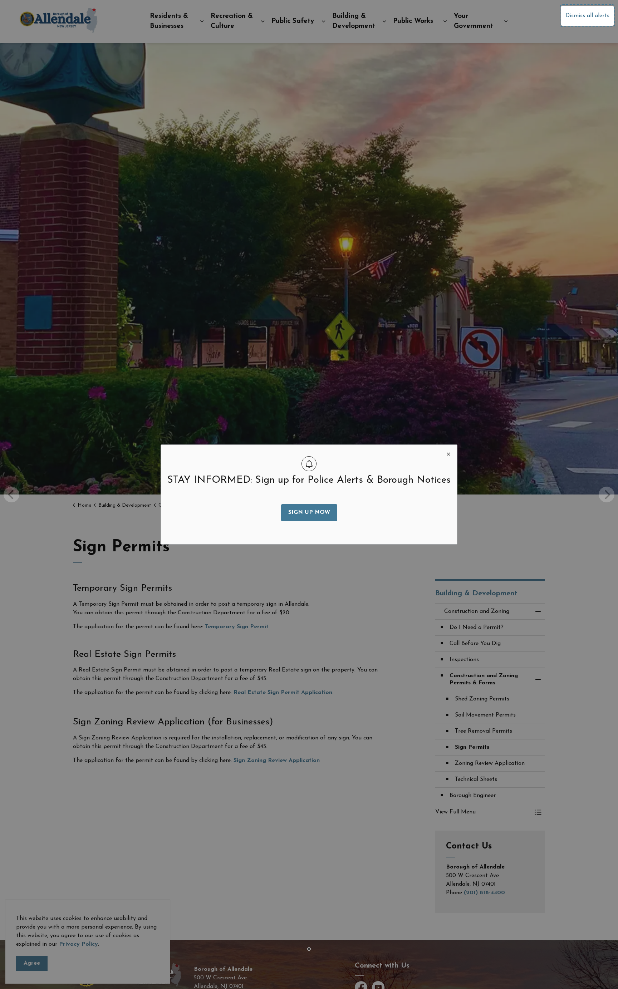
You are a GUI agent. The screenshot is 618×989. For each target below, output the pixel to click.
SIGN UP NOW (309, 512)
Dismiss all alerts (587, 16)
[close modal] (448, 453)
